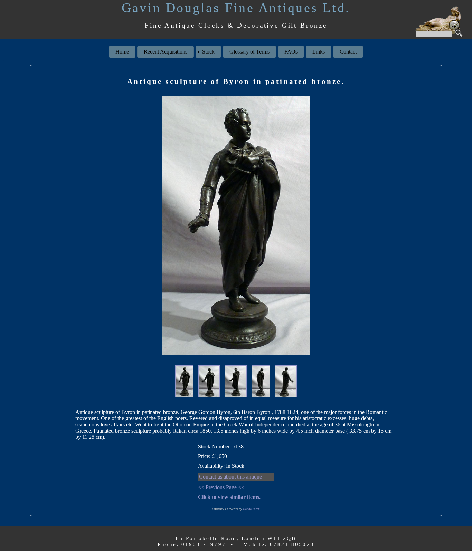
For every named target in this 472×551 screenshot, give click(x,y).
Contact (348, 52)
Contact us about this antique (230, 477)
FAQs (291, 52)
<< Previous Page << (221, 487)
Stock (208, 52)
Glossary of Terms (249, 52)
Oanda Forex (251, 509)
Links (318, 52)
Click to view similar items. (229, 497)
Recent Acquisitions (165, 52)
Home (122, 52)
